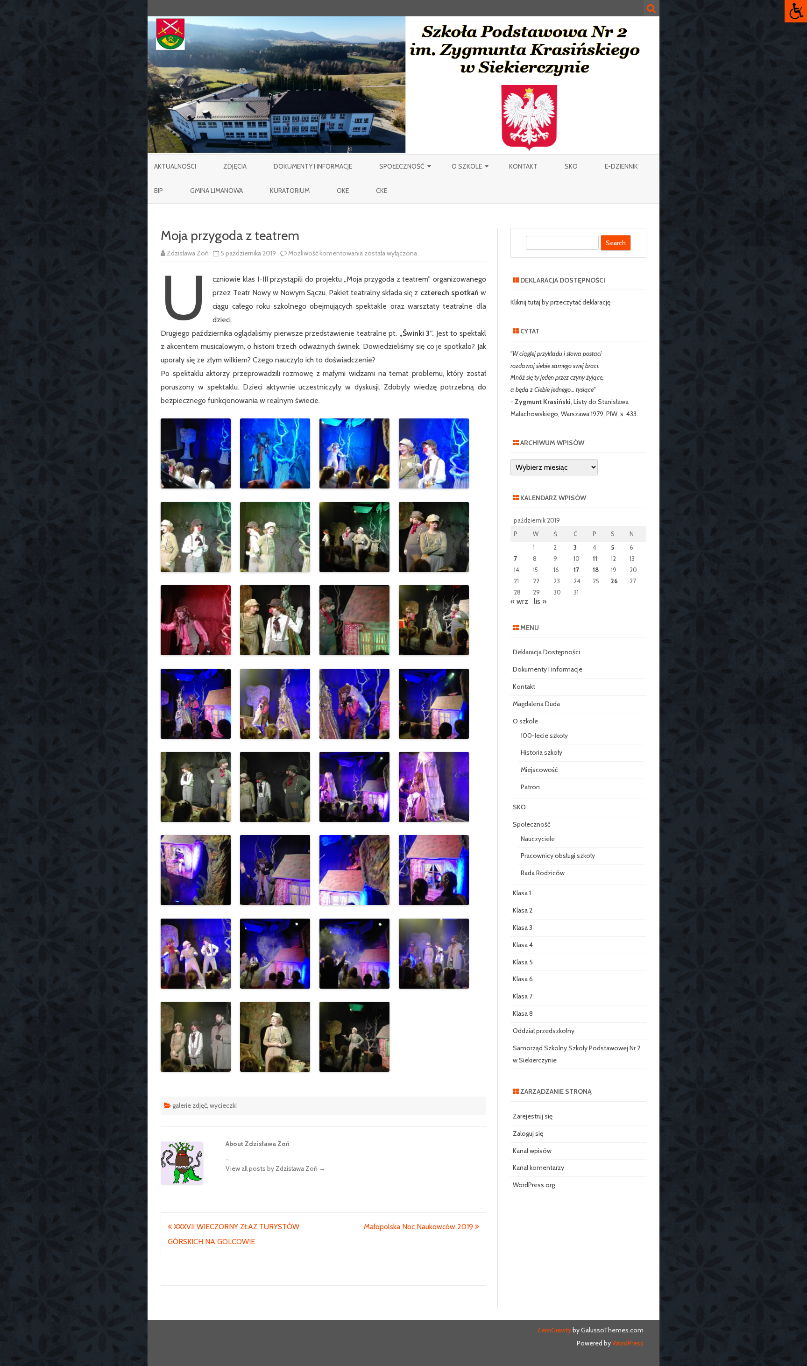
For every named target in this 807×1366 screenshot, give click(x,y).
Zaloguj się (528, 1133)
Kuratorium (290, 190)
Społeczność (402, 166)
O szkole (467, 166)
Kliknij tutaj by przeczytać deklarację (560, 302)
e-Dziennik (621, 166)
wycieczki (223, 1105)
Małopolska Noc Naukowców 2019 (419, 1226)
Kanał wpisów (532, 1151)
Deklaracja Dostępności (546, 652)
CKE (381, 190)
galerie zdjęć (189, 1105)
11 (595, 558)
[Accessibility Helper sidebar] (796, 11)
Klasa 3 (522, 927)
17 (576, 569)
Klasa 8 (523, 1013)
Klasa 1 (522, 893)
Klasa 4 (523, 945)
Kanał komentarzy (538, 1167)
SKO (571, 166)
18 (596, 569)
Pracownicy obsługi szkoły (558, 855)
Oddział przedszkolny (543, 1030)
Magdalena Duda (536, 704)
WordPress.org (534, 1185)
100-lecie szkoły (544, 735)
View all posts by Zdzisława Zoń (276, 1168)
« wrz (519, 601)
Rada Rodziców (543, 873)
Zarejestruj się (532, 1116)
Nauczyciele (538, 839)
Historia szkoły (541, 752)
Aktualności (175, 166)
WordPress (627, 1343)
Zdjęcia (235, 166)
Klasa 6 (523, 979)
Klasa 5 (523, 962)
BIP (158, 190)
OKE (343, 190)
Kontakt (523, 166)
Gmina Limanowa (216, 190)
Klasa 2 (522, 910)
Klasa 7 (522, 996)
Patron (530, 787)
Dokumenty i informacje (313, 166)
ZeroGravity (554, 1330)
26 (614, 581)
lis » (540, 601)
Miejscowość (539, 769)
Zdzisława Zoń (188, 253)
